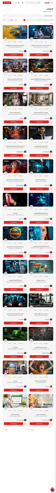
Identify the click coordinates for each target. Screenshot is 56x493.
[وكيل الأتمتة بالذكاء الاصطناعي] (15, 276)
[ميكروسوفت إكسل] (15, 410)
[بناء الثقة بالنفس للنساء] (15, 108)
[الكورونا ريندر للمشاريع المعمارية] (41, 108)
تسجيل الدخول (7, 2)
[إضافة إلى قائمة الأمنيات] (31, 38)
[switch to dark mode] (23, 2)
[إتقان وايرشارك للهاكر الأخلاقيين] (41, 209)
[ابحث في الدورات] (24, 20)
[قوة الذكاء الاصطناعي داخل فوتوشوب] (41, 242)
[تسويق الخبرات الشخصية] (41, 175)
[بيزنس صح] (15, 209)
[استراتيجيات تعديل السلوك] (41, 376)
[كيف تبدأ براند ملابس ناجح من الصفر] (15, 75)
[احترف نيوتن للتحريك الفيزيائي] (41, 343)
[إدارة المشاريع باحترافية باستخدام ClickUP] (15, 41)
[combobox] (8, 20)
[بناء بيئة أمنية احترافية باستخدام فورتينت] (15, 242)
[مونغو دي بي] (15, 343)
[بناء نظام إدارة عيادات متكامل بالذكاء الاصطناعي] (41, 41)
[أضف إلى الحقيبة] (50, 54)
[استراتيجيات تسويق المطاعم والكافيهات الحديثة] (41, 75)
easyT (47, 2)
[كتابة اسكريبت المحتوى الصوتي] (41, 142)
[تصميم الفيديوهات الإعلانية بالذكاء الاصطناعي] (15, 142)
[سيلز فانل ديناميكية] (41, 276)
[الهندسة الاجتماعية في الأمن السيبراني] (15, 309)
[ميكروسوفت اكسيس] (41, 410)
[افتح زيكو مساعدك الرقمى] (52, 489)
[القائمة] (52, 2)
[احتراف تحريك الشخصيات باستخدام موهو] (15, 175)
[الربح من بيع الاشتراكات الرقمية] (41, 309)
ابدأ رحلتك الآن (39, 54)
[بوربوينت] (15, 376)
